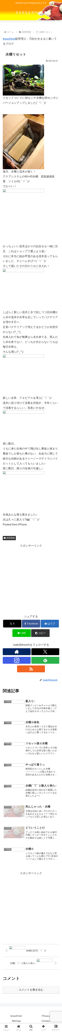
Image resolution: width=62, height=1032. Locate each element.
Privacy (46, 1015)
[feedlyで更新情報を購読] (45, 660)
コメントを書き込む (31, 989)
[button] (40, 633)
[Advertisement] (31, 579)
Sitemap (16, 1020)
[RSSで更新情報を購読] (31, 668)
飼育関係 (11, 538)
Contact (46, 1020)
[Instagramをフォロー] (17, 660)
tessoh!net (9, 38)
